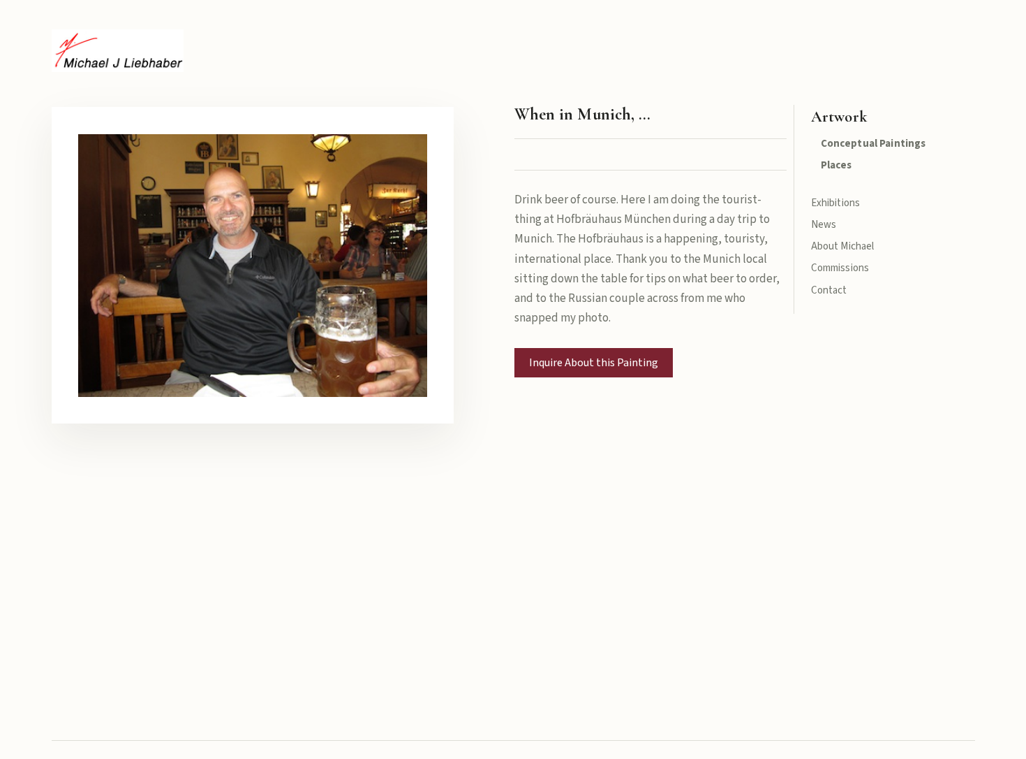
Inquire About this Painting (593, 362)
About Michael (843, 246)
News (824, 224)
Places (836, 165)
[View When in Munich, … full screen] (253, 265)
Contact (829, 290)
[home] (118, 50)
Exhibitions (836, 203)
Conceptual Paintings (873, 143)
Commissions (840, 268)
